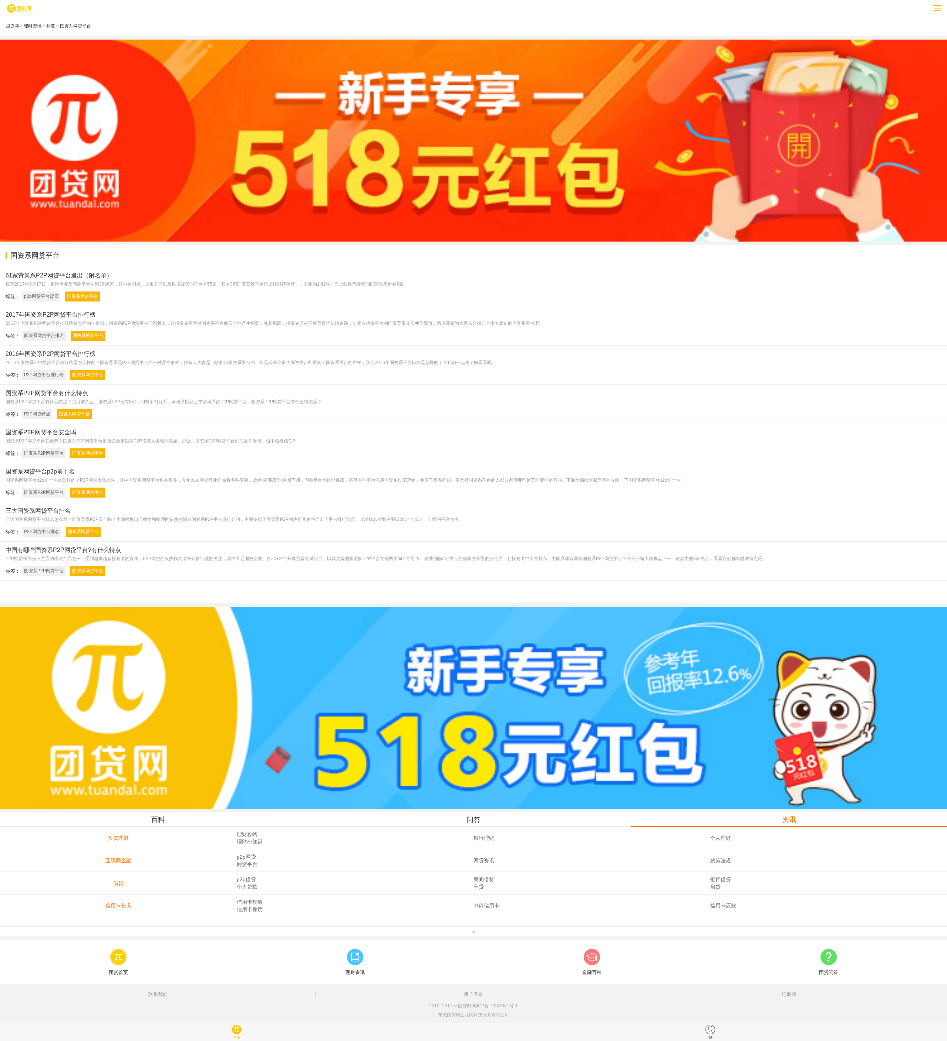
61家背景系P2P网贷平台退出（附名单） (59, 275)
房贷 (715, 887)
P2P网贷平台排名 (41, 531)
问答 (473, 819)
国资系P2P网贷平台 (44, 453)
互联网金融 (118, 860)
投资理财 (118, 838)
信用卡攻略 (250, 902)
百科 (158, 819)
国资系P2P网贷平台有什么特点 (47, 393)
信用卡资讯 (118, 906)
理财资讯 (32, 25)
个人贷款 (247, 887)
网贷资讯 (484, 860)
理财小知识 (250, 842)
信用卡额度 (250, 909)
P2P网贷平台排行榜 (44, 374)
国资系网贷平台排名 (44, 335)
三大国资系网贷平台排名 (38, 511)
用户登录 (473, 994)
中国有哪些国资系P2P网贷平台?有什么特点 (63, 550)
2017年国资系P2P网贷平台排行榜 (50, 314)
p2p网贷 (246, 857)
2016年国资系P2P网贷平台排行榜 (50, 354)
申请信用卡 (486, 906)
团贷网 (12, 25)
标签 (50, 25)
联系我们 (158, 994)
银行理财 (484, 838)
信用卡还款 (723, 906)
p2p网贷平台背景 (41, 296)
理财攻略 (247, 834)
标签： (13, 296)
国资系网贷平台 (75, 25)
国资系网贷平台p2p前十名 (40, 471)
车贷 (479, 887)
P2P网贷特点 (37, 414)
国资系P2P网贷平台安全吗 (41, 432)
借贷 (118, 883)
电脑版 (789, 994)
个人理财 (720, 838)
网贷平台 (247, 864)
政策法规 (720, 860)
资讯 (789, 819)
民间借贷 (484, 879)
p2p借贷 (246, 879)
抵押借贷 (720, 879)
